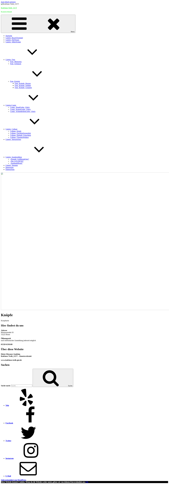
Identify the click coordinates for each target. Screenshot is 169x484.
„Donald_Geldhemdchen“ (19, 159)
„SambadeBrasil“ (16, 163)
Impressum (9, 167)
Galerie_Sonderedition (14, 157)
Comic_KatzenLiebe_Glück (20, 109)
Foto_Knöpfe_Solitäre (23, 85)
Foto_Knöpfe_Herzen (23, 83)
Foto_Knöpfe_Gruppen (23, 88)
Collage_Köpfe (15, 131)
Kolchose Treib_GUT (9, 8)
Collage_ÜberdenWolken (19, 137)
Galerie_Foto (10, 60)
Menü (72, 32)
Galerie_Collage (11, 129)
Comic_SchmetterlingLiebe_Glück (22, 111)
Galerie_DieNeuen (12, 40)
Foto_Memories (16, 62)
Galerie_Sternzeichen (13, 139)
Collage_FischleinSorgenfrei (20, 133)
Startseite (9, 36)
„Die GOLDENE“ (17, 161)
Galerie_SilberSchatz (13, 42)
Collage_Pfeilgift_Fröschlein (20, 135)
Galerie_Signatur (12, 165)
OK (87, 482)
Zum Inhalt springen (8, 2)
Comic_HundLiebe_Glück (20, 107)
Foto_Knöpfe (15, 81)
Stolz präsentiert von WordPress (13, 480)
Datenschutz (10, 169)
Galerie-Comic (11, 105)
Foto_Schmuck (15, 64)
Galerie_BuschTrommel (14, 38)
